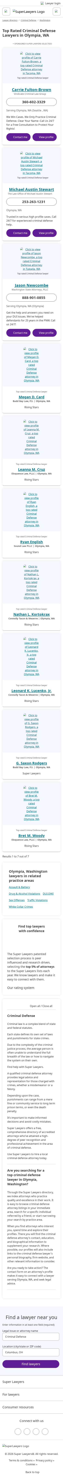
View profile (46, 137)
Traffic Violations (37, 900)
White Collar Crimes (21, 906)
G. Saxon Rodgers (31, 762)
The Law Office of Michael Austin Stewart (30, 193)
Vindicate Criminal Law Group (30, 93)
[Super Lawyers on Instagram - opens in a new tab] (27, 1431)
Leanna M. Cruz (31, 469)
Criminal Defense (28, 20)
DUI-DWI (48, 893)
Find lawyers (31, 1364)
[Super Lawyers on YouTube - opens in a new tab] (36, 1431)
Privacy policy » (45, 1460)
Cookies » (31, 1464)
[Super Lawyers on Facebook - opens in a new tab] (18, 1431)
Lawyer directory (9, 20)
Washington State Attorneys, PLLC (30, 289)
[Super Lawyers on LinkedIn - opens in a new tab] (45, 1431)
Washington (45, 20)
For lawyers (11, 1394)
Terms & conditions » (22, 1460)
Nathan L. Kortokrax (31, 614)
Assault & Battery (19, 887)
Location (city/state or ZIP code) (21, 1346)
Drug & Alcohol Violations (24, 893)
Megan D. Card (31, 396)
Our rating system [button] (20, 987)
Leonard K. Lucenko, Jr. (31, 690)
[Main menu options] (6, 11)
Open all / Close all (41, 1006)
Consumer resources (18, 1407)
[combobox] (30, 1337)
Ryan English (31, 541)
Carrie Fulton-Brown (31, 89)
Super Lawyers (13, 1381)
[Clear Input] (55, 1337)
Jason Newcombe (31, 285)
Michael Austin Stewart (31, 189)
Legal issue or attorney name (20, 1331)
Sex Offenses (17, 900)
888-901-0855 (33, 297)
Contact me (20, 137)
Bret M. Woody (31, 835)
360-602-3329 (33, 101)
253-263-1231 (33, 201)
